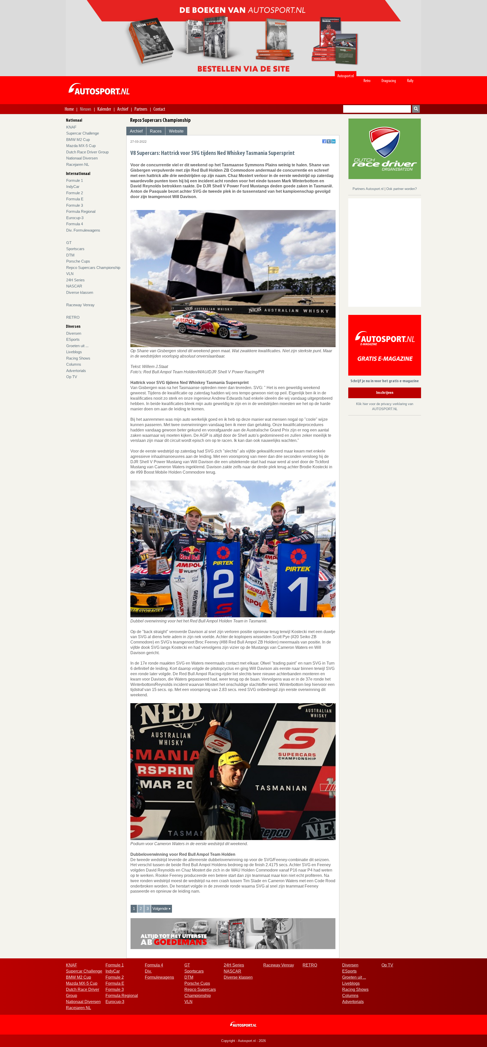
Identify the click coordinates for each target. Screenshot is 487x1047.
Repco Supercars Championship (93, 267)
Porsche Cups (78, 261)
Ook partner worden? (401, 189)
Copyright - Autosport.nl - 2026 (243, 1041)
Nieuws (85, 109)
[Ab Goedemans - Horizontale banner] (233, 933)
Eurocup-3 (74, 218)
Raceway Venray (80, 305)
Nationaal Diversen (82, 158)
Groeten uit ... (77, 346)
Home (69, 109)
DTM (70, 255)
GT (69, 242)
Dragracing (388, 80)
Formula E (74, 199)
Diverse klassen (79, 292)
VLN (70, 273)
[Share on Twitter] (329, 141)
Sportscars (75, 249)
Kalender (104, 109)
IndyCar (72, 186)
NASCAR (74, 286)
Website (176, 131)
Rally (410, 80)
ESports (73, 339)
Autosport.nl (345, 75)
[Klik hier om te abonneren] (384, 346)
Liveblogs (74, 352)
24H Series (75, 280)
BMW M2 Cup (78, 139)
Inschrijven (384, 393)
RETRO (73, 317)
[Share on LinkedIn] (333, 141)
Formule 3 (74, 205)
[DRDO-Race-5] (385, 148)
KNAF (71, 127)
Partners (140, 109)
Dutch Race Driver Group (87, 152)
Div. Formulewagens (83, 230)
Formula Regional (80, 211)
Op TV (71, 377)
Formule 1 (74, 180)
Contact (159, 109)
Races (156, 131)
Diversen (73, 333)
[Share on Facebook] (324, 141)
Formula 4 (74, 224)
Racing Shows (78, 358)
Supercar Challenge (82, 133)
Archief (122, 109)
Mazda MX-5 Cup (81, 145)
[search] (416, 109)
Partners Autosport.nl (369, 189)
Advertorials (76, 370)
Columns (73, 364)
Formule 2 (74, 193)
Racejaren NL (77, 164)
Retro (367, 80)
